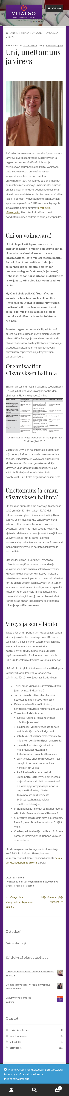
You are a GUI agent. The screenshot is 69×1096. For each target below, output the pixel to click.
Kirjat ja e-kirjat (19, 1029)
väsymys (53, 881)
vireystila (19, 885)
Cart (53, 1087)
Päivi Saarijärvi (54, 45)
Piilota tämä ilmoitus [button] (16, 1078)
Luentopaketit (18, 1035)
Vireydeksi (16, 1041)
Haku (34, 1090)
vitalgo (30, 885)
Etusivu (14, 32)
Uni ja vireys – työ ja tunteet (51, 899)
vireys (9, 885)
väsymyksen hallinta (35, 881)
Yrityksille (16, 1047)
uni (21, 881)
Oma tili (11, 1090)
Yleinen (25, 32)
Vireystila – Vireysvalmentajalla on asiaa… (19, 901)
